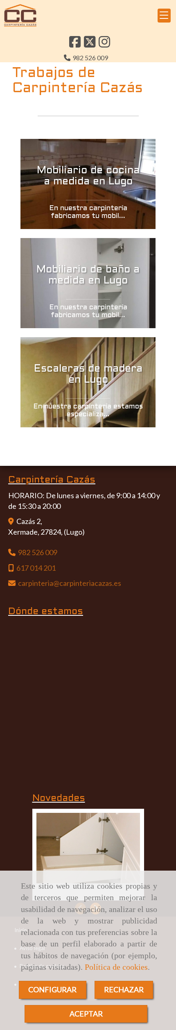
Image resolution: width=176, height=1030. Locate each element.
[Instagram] (104, 44)
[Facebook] (75, 44)
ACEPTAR (86, 1013)
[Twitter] (89, 44)
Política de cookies (116, 966)
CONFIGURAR (52, 989)
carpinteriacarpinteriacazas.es (69, 583)
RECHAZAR (124, 989)
